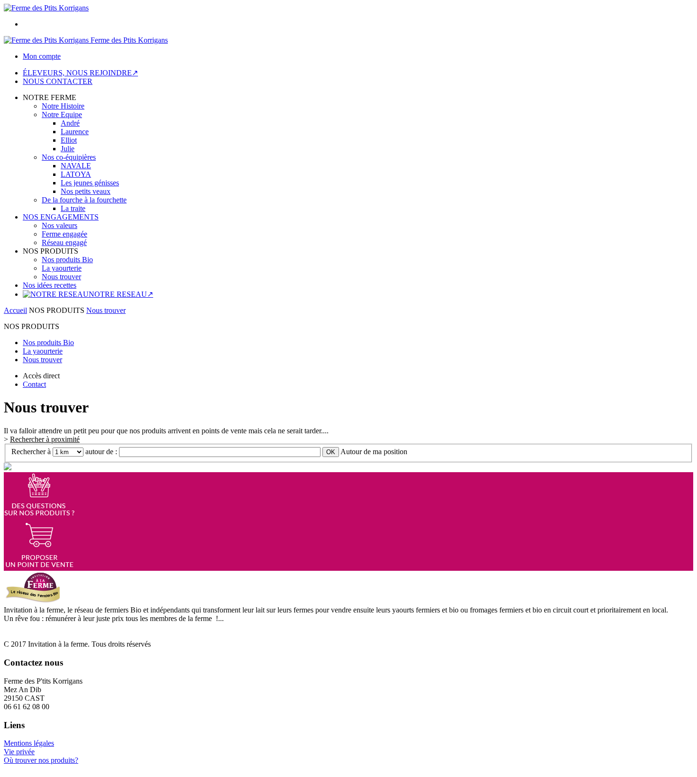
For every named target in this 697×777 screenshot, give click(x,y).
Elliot (69, 140)
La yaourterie (62, 268)
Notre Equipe (62, 114)
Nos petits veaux (85, 191)
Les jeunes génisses (90, 183)
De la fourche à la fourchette (84, 200)
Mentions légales (29, 743)
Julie (67, 149)
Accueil (15, 310)
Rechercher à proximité (45, 439)
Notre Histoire (63, 106)
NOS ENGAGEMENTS (61, 217)
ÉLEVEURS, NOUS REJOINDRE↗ (80, 73)
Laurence (75, 132)
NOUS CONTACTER (57, 81)
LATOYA (76, 174)
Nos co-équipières (69, 157)
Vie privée (19, 752)
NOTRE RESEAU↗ (121, 294)
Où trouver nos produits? (41, 760)
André (70, 123)
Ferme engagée (64, 234)
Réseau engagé (64, 242)
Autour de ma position (373, 452)
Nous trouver (61, 277)
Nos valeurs (59, 225)
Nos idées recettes (49, 285)
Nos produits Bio (67, 260)
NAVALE (76, 166)
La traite (73, 208)
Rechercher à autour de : (65, 452)
